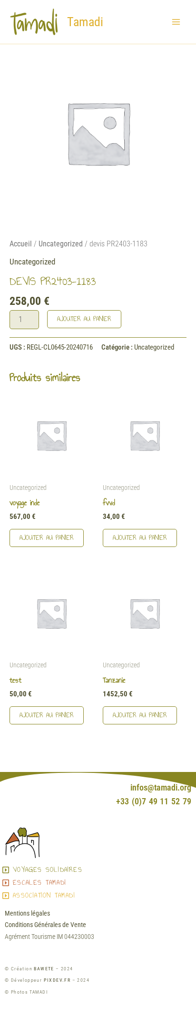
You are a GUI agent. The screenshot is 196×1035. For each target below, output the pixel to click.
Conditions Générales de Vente (45, 924)
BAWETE (44, 968)
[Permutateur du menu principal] (176, 21)
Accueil (21, 243)
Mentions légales (27, 913)
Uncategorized (61, 243)
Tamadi (85, 22)
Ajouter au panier (84, 318)
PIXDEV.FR (57, 980)
